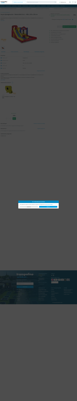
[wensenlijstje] (73, 2)
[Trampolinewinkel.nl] (5, 2)
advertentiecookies (49, 204)
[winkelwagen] (75, 2)
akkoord (48, 206)
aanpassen (29, 206)
